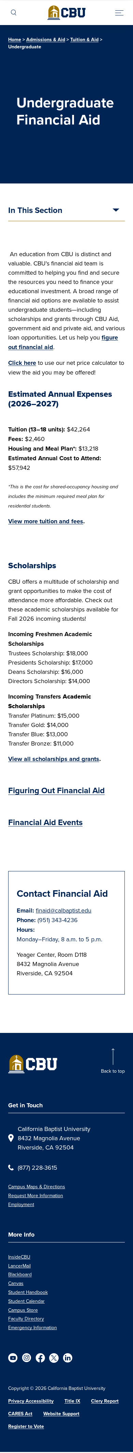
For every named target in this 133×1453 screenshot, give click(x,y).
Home (14, 39)
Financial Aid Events (45, 822)
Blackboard (20, 1274)
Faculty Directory (26, 1318)
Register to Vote (26, 1426)
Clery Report (105, 1401)
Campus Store (23, 1310)
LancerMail (19, 1265)
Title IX (72, 1401)
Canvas (16, 1283)
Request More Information (35, 1195)
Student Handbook (28, 1292)
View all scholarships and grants (53, 758)
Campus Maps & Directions (36, 1186)
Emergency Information (32, 1327)
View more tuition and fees (45, 521)
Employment (21, 1204)
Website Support (61, 1413)
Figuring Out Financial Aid (56, 790)
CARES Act (20, 1413)
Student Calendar (26, 1301)
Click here (22, 362)
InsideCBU (19, 1256)
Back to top (113, 1071)
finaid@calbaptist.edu (63, 910)
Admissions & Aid (45, 39)
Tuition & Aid (84, 39)
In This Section (35, 210)
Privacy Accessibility (31, 1401)
